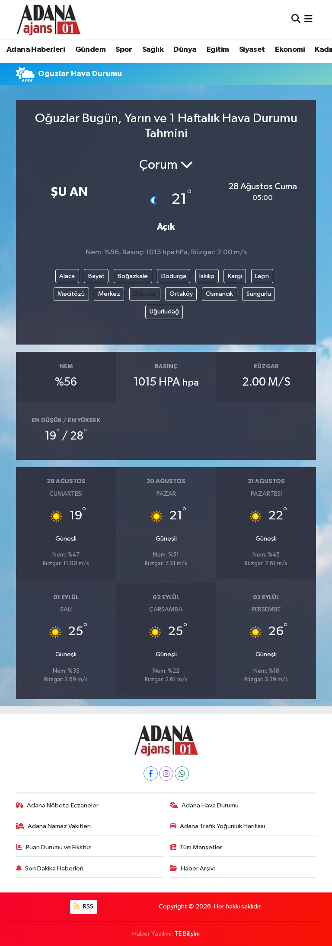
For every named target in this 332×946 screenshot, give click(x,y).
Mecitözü (71, 294)
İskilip (206, 276)
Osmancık (219, 294)
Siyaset (252, 50)
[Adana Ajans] (48, 19)
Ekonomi (290, 50)
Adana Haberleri (35, 50)
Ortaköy (181, 294)
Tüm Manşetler (201, 847)
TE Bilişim (187, 933)
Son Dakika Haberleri (54, 868)
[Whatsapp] (182, 773)
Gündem (90, 50)
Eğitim (218, 50)
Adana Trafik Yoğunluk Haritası (222, 826)
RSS (87, 906)
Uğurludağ (164, 311)
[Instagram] (166, 773)
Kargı (235, 276)
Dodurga (173, 276)
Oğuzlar (144, 294)
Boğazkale (133, 276)
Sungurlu (258, 294)
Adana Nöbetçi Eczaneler (63, 805)
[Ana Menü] (308, 19)
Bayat (96, 276)
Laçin (262, 276)
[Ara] (295, 19)
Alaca (67, 276)
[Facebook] (151, 773)
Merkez (109, 294)
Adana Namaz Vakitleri (59, 826)
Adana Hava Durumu (210, 805)
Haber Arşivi (198, 868)
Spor (123, 50)
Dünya (184, 50)
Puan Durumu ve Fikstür (58, 847)
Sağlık (152, 50)
